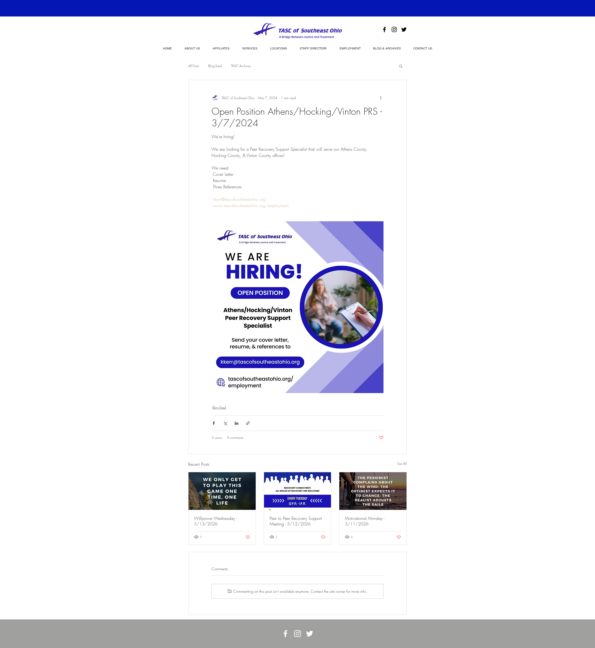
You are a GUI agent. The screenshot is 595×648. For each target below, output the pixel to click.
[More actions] (380, 98)
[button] (401, 66)
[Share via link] (248, 423)
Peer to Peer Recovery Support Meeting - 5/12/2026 (296, 521)
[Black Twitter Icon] (403, 29)
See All (402, 463)
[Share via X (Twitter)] (225, 423)
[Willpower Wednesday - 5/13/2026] (222, 491)
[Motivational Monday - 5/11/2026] (373, 491)
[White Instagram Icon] (297, 633)
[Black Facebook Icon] (384, 29)
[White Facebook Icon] (285, 633)
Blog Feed (215, 66)
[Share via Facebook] (214, 423)
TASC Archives (241, 66)
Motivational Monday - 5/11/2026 (364, 521)
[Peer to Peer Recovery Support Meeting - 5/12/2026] (297, 491)
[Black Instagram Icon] (394, 29)
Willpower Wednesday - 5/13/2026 (215, 521)
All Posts (193, 66)
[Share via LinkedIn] (236, 423)
